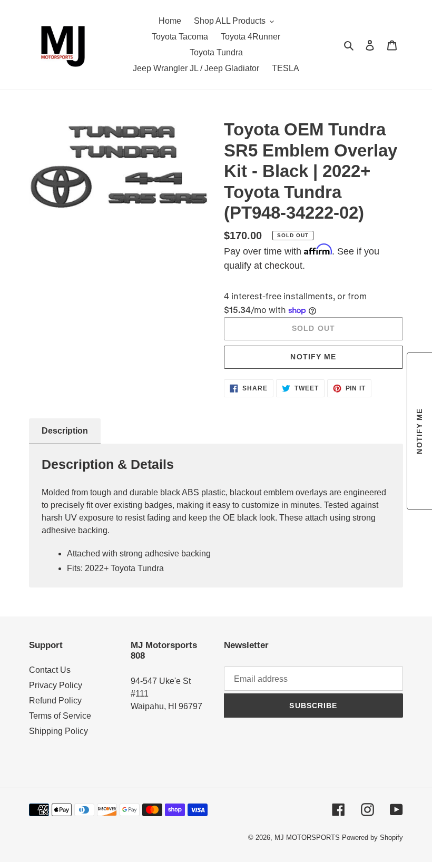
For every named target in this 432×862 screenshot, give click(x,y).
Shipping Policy (58, 731)
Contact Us (50, 669)
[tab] (65, 431)
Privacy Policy (55, 685)
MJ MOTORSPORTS (307, 837)
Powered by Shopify (372, 837)
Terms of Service (60, 715)
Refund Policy (55, 700)
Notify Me (313, 356)
